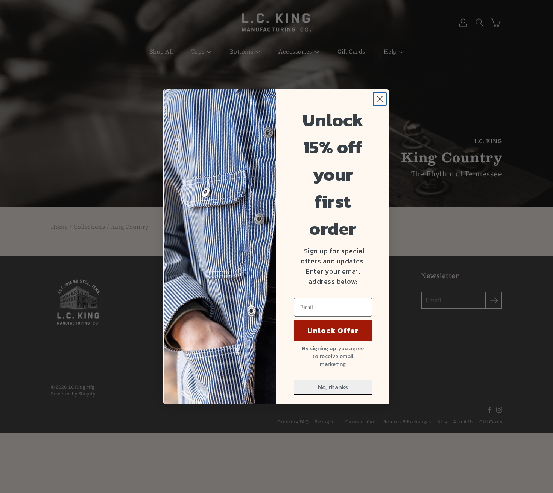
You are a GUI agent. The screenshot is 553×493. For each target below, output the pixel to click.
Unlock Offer (333, 330)
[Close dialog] (379, 99)
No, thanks (333, 387)
